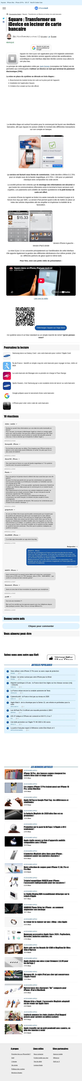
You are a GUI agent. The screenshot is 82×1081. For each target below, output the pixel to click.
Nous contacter (38, 1054)
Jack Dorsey (45, 66)
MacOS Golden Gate (36, 2)
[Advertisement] (41, 106)
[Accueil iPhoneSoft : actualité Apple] (7, 14)
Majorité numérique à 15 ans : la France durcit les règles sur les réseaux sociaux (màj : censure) (41, 684)
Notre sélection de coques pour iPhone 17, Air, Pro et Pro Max (46, 868)
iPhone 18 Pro (20, 2)
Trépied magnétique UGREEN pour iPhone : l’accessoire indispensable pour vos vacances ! (44, 882)
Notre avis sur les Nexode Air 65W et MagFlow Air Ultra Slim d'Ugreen (47, 949)
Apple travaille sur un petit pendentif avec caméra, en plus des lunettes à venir (47, 1029)
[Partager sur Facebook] (4, 22)
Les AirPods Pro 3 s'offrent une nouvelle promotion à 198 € (31, 710)
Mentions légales (16, 1073)
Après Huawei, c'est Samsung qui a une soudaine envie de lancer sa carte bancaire (43, 383)
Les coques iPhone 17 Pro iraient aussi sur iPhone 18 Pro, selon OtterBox (46, 788)
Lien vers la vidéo (41, 299)
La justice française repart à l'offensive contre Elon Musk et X (32, 728)
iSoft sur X (56, 1061)
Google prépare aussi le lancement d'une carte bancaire (33, 393)
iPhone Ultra (10, 2)
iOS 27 (27, 2)
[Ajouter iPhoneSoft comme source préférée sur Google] (41, 48)
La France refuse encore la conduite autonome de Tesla (30, 691)
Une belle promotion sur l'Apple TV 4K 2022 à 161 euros (30, 722)
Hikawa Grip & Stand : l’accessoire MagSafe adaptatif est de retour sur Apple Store (47, 1002)
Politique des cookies (18, 1069)
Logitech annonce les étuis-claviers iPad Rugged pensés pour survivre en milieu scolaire (45, 1016)
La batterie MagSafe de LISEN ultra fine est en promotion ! (43, 814)
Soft (43, 8)
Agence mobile (58, 1054)
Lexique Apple (38, 1065)
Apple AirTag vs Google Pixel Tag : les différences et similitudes (46, 801)
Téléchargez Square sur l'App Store (51, 328)
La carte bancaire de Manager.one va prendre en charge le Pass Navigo (39, 373)
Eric (14, 36)
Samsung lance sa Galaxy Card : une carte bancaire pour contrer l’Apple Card (41, 353)
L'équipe (14, 1061)
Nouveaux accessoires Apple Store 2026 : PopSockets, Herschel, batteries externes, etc (47, 935)
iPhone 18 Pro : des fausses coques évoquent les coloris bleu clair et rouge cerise (45, 774)
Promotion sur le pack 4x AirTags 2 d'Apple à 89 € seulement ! (45, 828)
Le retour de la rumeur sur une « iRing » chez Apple (45, 922)
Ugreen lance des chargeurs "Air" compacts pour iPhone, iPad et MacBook (45, 989)
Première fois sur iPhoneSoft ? (21, 1054)
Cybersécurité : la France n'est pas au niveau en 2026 (30, 697)
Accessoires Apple (15, 14)
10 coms (44, 36)
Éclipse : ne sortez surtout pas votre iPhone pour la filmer (31, 677)
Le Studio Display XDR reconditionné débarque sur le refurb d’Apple (46, 895)
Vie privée (14, 1065)
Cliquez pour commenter (41, 626)
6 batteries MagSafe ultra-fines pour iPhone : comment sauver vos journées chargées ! (43, 855)
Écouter (53, 36)
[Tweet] (4, 19)
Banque (10, 42)
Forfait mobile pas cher (41, 1058)
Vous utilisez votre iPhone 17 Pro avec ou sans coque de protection (35, 671)
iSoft (12, 1058)
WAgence (56, 1058)
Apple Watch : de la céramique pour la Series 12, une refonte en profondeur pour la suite (40, 703)
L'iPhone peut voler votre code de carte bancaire (30, 403)
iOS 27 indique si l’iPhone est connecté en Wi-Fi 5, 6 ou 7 (31, 716)
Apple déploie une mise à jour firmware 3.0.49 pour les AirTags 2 (46, 962)
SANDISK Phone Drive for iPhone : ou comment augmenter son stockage (43, 908)
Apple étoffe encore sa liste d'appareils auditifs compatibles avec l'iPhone (44, 841)
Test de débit (38, 1061)
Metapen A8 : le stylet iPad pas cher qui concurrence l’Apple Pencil (46, 975)
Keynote (3, 2)
